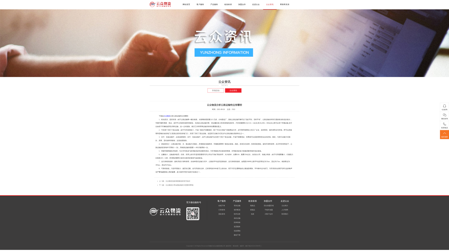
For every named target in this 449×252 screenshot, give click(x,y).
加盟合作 (242, 4)
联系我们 (285, 214)
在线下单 (221, 205)
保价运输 (237, 218)
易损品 (252, 210)
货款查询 (221, 214)
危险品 (252, 205)
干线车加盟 (269, 210)
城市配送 (237, 210)
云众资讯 (270, 4)
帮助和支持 (284, 4)
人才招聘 (285, 210)
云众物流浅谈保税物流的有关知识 (178, 181)
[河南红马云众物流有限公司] (160, 6)
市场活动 (215, 90)
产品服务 (214, 4)
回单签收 (237, 222)
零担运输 (237, 205)
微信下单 (237, 235)
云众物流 (167, 116)
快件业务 (237, 214)
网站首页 (186, 4)
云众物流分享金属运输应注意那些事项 (179, 185)
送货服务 (237, 227)
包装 (252, 214)
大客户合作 (269, 214)
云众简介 (285, 205)
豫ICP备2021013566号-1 (253, 246)
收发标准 (228, 4)
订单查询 (221, 210)
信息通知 (237, 231)
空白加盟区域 (269, 205)
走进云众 (256, 4)
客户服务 (200, 4)
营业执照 (235, 246)
